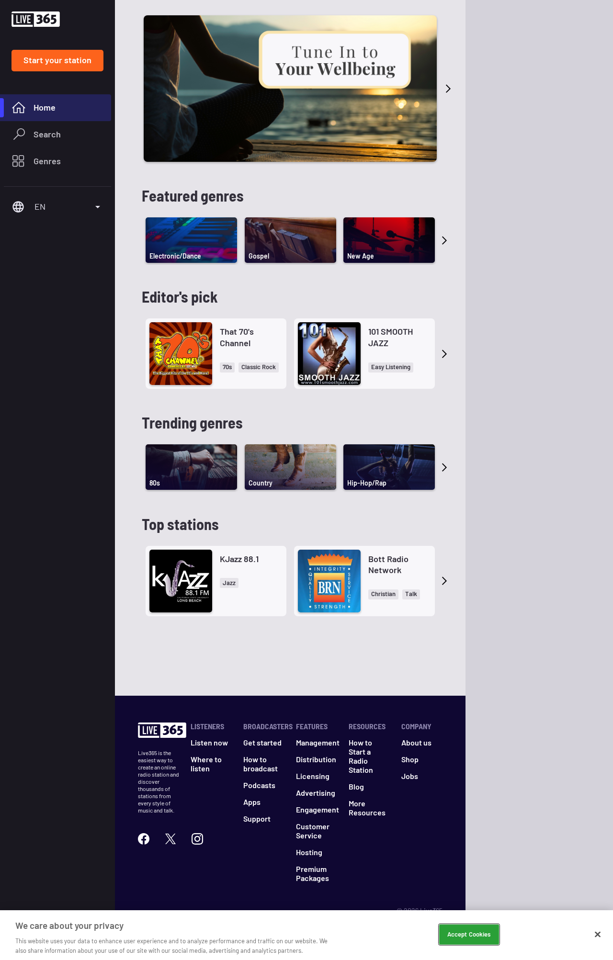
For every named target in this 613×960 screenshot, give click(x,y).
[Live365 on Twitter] (170, 838)
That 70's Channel (237, 337)
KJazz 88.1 (239, 558)
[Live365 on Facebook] (143, 838)
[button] (227, 367)
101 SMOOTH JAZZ (390, 337)
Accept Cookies (469, 934)
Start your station (57, 60)
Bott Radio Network (388, 564)
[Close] (597, 934)
